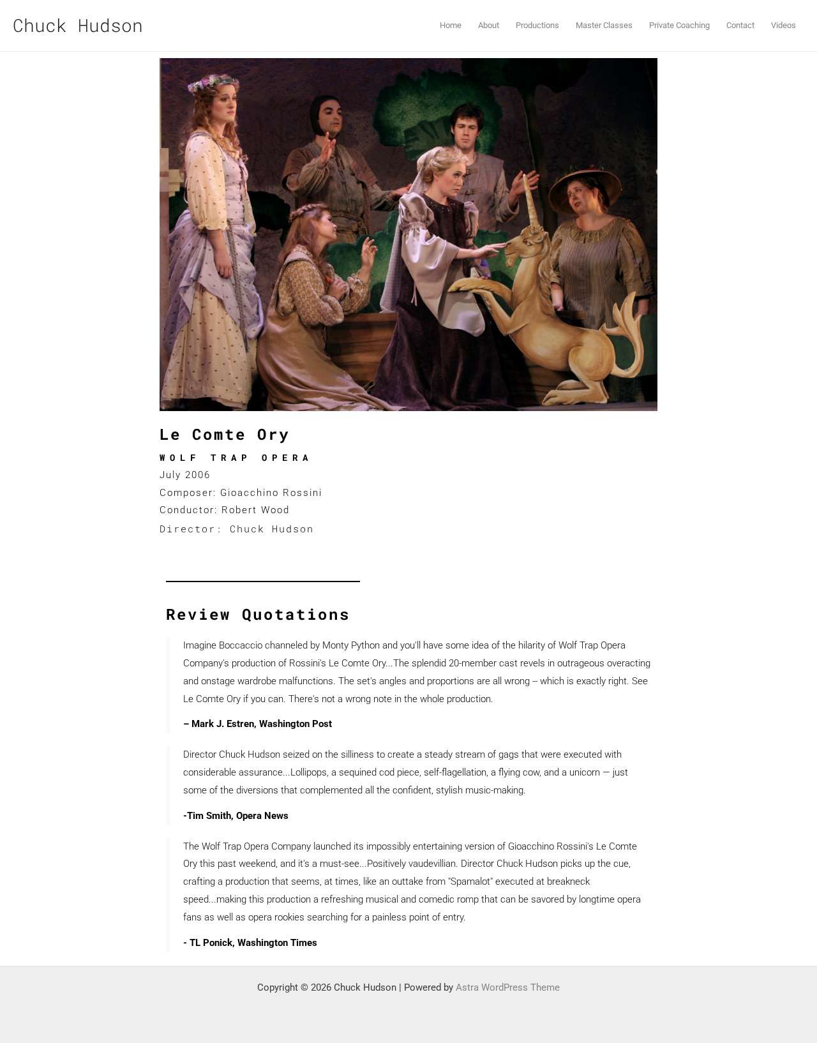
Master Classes (604, 25)
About (488, 25)
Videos (783, 25)
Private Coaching (679, 25)
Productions (537, 25)
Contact (740, 25)
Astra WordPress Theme (508, 987)
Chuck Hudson (78, 25)
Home (450, 25)
